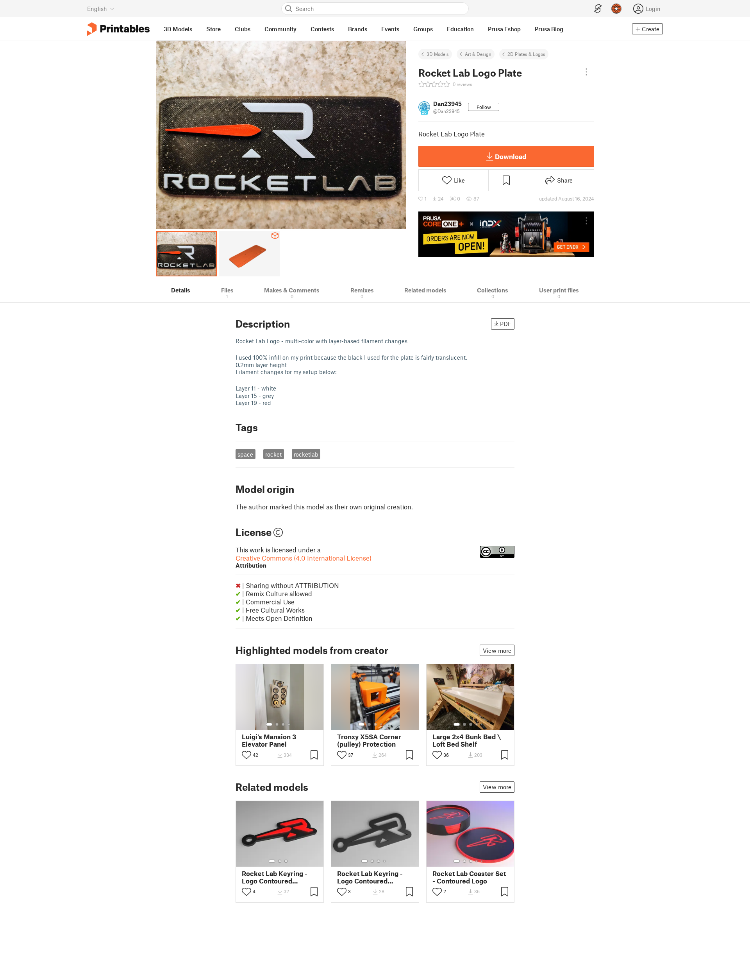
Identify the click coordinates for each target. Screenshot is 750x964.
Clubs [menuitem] (242, 28)
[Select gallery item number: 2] (277, 724)
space (245, 454)
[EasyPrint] (598, 9)
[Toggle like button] (246, 755)
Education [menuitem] (460, 28)
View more (497, 650)
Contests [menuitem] (322, 28)
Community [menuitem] (280, 28)
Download (510, 156)
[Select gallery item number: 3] (283, 724)
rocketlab (306, 454)
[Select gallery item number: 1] (269, 724)
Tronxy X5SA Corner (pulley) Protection (369, 740)
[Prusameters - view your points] (616, 9)
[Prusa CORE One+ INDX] (506, 234)
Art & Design (478, 54)
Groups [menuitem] (423, 28)
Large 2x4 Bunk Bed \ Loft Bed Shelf (466, 740)
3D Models (438, 54)
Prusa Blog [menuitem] (549, 28)
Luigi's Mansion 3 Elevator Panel (269, 740)
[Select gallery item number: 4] (289, 724)
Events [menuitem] (390, 28)
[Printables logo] (118, 29)
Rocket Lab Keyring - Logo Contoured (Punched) (370, 877)
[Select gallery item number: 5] (387, 724)
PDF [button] (505, 323)
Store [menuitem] (213, 28)
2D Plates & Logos (526, 54)
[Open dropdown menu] (586, 72)
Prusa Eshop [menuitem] (504, 28)
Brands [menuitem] (357, 28)
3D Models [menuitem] (178, 28)
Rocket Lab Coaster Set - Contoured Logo (469, 877)
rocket (273, 454)
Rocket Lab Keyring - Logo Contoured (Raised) (274, 877)
